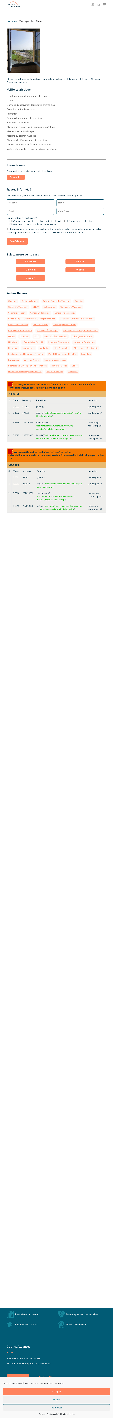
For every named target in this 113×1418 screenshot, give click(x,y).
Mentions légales (67, 1414)
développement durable (64, 324)
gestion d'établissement (55, 336)
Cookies (42, 1414)
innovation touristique (84, 342)
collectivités (49, 307)
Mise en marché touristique (20, 131)
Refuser (56, 1399)
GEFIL (36, 336)
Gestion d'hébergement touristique (25, 118)
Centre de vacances (18, 307)
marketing (44, 348)
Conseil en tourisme (39, 313)
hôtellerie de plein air (33, 342)
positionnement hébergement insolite (25, 354)
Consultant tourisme (18, 324)
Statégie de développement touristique (27, 140)
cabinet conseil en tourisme (56, 301)
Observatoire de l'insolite (86, 348)
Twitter (80, 261)
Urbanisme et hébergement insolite (24, 371)
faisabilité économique (47, 330)
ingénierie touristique (58, 342)
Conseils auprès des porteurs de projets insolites (31, 318)
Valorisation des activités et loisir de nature (29, 144)
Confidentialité (53, 1414)
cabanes (12, 301)
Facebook (30, 261)
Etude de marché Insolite (20, 330)
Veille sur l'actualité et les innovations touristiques (32, 149)
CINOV (36, 307)
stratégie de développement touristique (27, 365)
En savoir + (16, 177)
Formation (12, 113)
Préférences (56, 1407)
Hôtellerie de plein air (18, 122)
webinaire (73, 371)
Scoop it (30, 278)
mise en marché (61, 348)
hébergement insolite (82, 336)
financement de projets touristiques (80, 330)
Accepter (56, 1391)
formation (24, 336)
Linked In (31, 269)
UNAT (75, 365)
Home (14, 21)
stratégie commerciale (55, 360)
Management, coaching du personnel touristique (31, 127)
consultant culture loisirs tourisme (77, 318)
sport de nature (31, 360)
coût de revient (40, 324)
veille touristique (54, 371)
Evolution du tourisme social (21, 109)
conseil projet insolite (64, 313)
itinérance (13, 348)
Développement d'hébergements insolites (28, 96)
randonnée (13, 360)
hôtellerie (13, 342)
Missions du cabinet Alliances (21, 135)
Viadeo (80, 269)
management (29, 348)
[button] (104, 4)
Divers (10, 100)
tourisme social (59, 365)
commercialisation (16, 313)
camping (79, 301)
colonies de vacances (70, 307)
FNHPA (11, 336)
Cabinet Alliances (29, 301)
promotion (86, 354)
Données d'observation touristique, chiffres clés (31, 104)
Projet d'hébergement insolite (62, 354)
